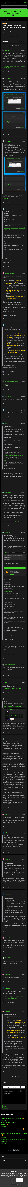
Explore (3, 1160)
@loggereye (5, 198)
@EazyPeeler (5, 384)
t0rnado (7, 209)
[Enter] (2, 7)
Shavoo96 (7, 814)
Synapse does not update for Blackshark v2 (12, 1118)
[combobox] (14, 7)
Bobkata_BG (8, 1011)
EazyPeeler (7, 325)
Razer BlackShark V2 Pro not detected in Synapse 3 (14, 1133)
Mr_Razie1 (7, 958)
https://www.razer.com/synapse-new (11, 688)
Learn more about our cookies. (15, 1177)
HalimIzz (7, 739)
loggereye (7, 50)
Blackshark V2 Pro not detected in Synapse (12, 1129)
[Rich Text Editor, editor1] (14, 1096)
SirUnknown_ (8, 78)
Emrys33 (7, 410)
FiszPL (6, 682)
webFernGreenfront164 (10, 664)
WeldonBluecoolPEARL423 (11, 381)
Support (3, 1164)
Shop (3, 1156)
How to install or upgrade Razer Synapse (12, 522)
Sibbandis (7, 833)
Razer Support (5, 19)
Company (4, 1169)
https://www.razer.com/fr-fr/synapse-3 (14, 455)
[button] (2, 3)
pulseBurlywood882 (10, 273)
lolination (7, 423)
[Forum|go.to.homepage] (10, 3)
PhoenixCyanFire (9, 396)
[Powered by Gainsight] (14, 1150)
